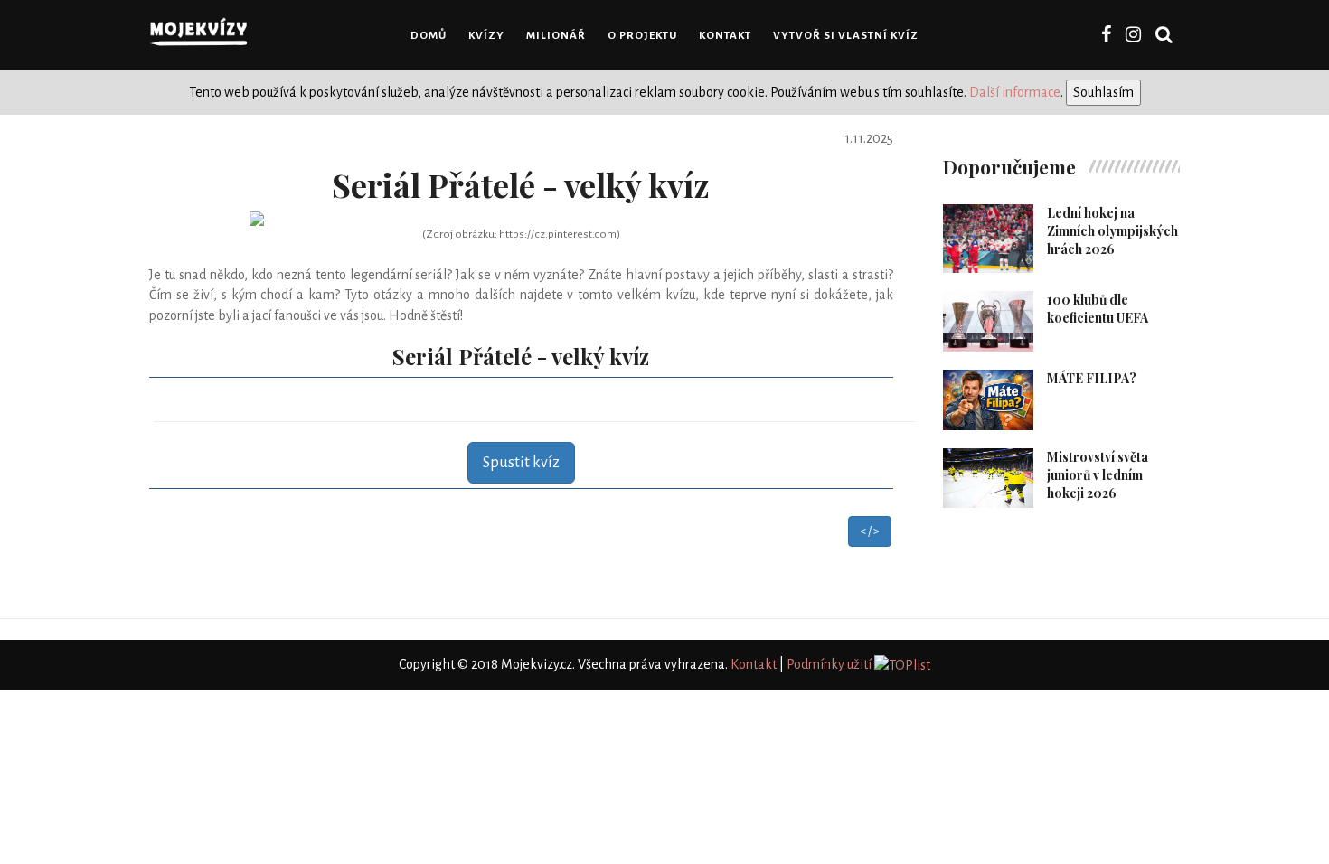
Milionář (556, 36)
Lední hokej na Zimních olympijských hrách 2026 (1112, 231)
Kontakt (725, 36)
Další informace (1014, 92)
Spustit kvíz (521, 463)
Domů (428, 36)
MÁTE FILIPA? (1091, 378)
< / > (870, 531)
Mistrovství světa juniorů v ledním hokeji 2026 (1097, 475)
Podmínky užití (829, 664)
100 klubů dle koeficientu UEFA (1097, 308)
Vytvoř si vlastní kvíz (846, 36)
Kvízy (486, 36)
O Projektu (642, 36)
